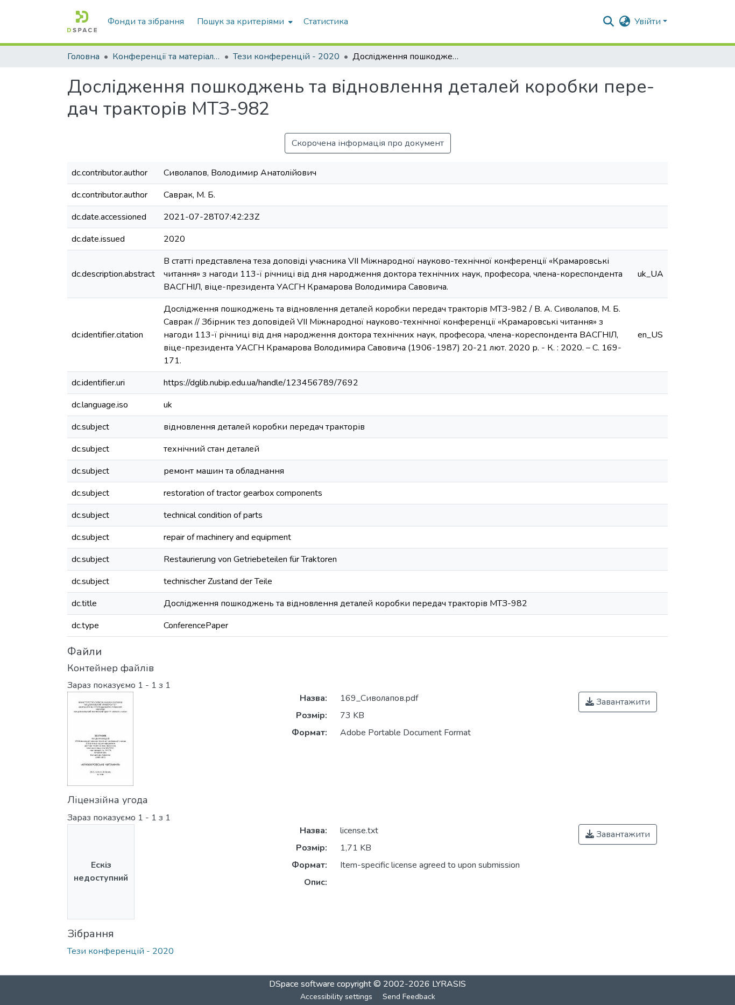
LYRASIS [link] (449, 984)
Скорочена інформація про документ (368, 143)
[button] (82, 21)
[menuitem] (244, 21)
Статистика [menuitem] (325, 21)
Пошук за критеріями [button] (240, 21)
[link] (617, 702)
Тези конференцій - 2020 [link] (286, 56)
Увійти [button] (648, 21)
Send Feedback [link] (409, 997)
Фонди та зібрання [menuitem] (146, 21)
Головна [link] (83, 56)
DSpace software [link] (302, 984)
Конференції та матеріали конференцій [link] (166, 56)
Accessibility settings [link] (336, 997)
